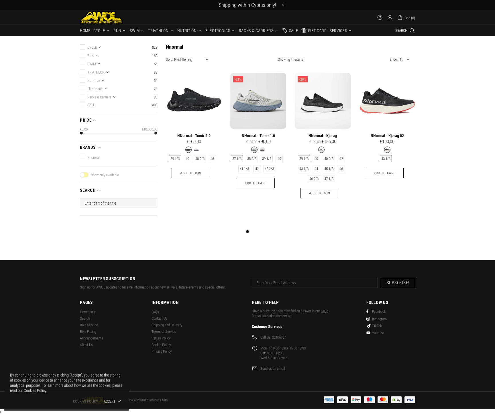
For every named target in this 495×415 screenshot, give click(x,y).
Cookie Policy (161, 345)
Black (188, 149)
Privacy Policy (162, 351)
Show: (394, 59)
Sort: (169, 59)
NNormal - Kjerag (323, 135)
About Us (86, 345)
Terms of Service (164, 331)
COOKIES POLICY (85, 401)
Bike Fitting (88, 331)
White (196, 149)
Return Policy (161, 338)
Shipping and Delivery (167, 325)
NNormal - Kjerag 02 (387, 135)
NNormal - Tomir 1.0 (258, 135)
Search (85, 318)
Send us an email (272, 368)
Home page (88, 312)
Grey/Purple (262, 149)
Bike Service (89, 325)
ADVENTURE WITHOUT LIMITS (101, 17)
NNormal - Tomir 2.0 (194, 135)
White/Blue (254, 149)
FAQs (155, 312)
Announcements (91, 338)
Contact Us (159, 318)
